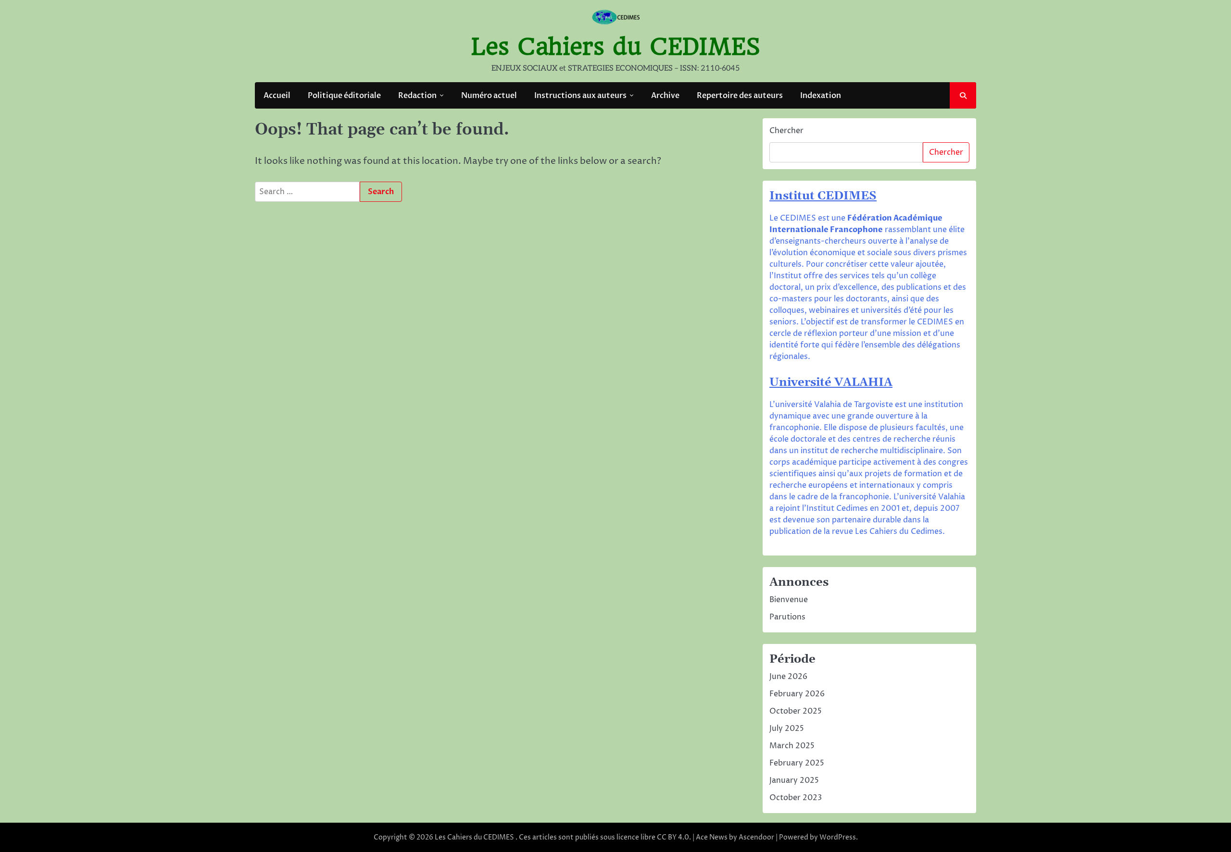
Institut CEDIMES (823, 196)
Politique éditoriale (344, 95)
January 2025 (794, 780)
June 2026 (788, 676)
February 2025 (796, 763)
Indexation (820, 95)
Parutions (787, 617)
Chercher (786, 130)
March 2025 (792, 746)
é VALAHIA (858, 382)
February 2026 (797, 694)
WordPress (837, 837)
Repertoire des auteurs (740, 95)
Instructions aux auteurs (580, 95)
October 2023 (795, 797)
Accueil (277, 95)
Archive (665, 95)
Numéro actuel (489, 95)
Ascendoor (756, 837)
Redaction (417, 95)
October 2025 (795, 711)
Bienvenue (788, 599)
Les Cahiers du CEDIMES (615, 46)
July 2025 (786, 728)
